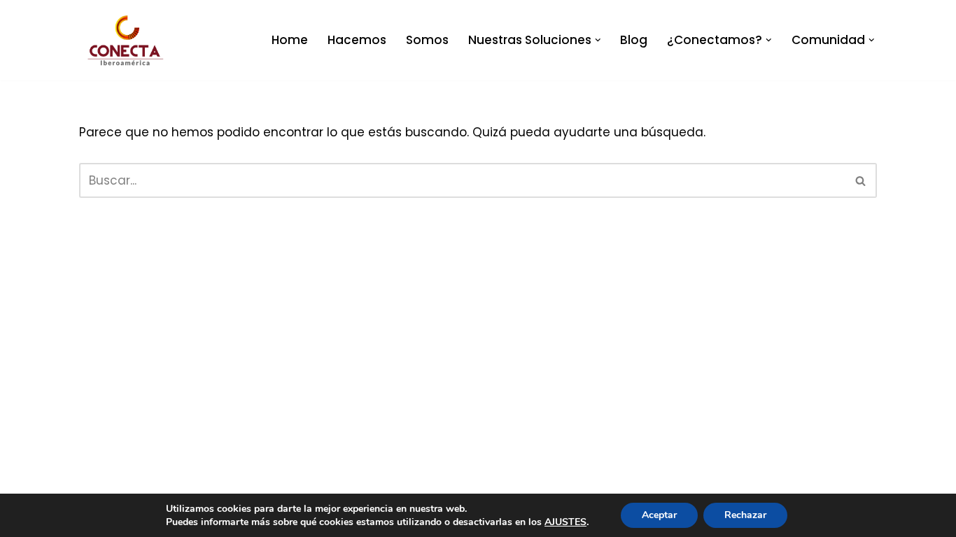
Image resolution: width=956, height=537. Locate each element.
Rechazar (745, 515)
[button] (598, 40)
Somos (427, 39)
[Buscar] (861, 180)
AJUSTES (565, 522)
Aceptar (659, 515)
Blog (633, 39)
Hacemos (357, 39)
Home (290, 39)
